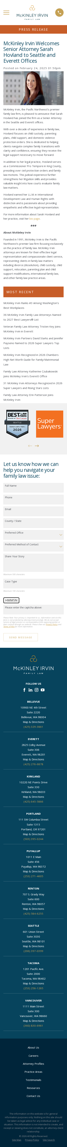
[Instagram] (36, 690)
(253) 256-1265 (33, 988)
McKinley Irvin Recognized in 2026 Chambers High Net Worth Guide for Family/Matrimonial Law (31, 359)
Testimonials (33, 1080)
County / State (13, 521)
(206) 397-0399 (33, 951)
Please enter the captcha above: (23, 607)
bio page (34, 218)
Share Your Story (14, 556)
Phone (8, 497)
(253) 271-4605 (33, 876)
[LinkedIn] (30, 690)
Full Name (11, 485)
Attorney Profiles (33, 1063)
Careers (33, 1055)
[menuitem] (16, 1140)
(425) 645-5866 (33, 801)
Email (8, 509)
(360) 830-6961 (33, 1025)
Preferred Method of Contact (22, 544)
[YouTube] (42, 690)
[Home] (32, 12)
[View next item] (37, 446)
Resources (33, 1088)
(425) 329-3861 (33, 726)
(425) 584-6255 (33, 913)
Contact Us (33, 1096)
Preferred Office (14, 532)
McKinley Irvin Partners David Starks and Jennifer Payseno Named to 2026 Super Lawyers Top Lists (33, 343)
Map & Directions (33, 722)
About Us (33, 1047)
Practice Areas (33, 1071)
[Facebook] (24, 690)
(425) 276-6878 (33, 764)
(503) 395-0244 (33, 839)
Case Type (11, 581)
